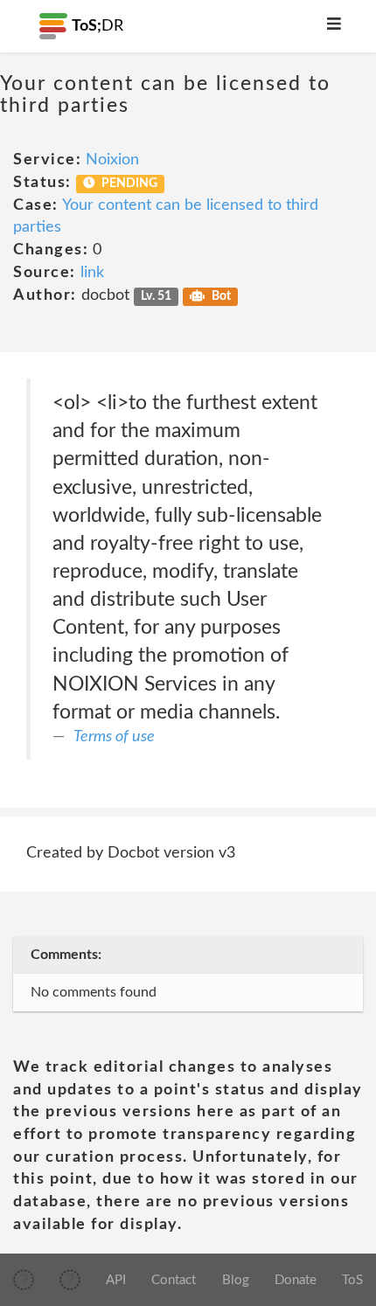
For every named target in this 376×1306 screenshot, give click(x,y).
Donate (296, 1280)
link (92, 273)
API (116, 1280)
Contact (173, 1280)
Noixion (112, 160)
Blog (235, 1280)
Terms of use (114, 737)
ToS (352, 1280)
